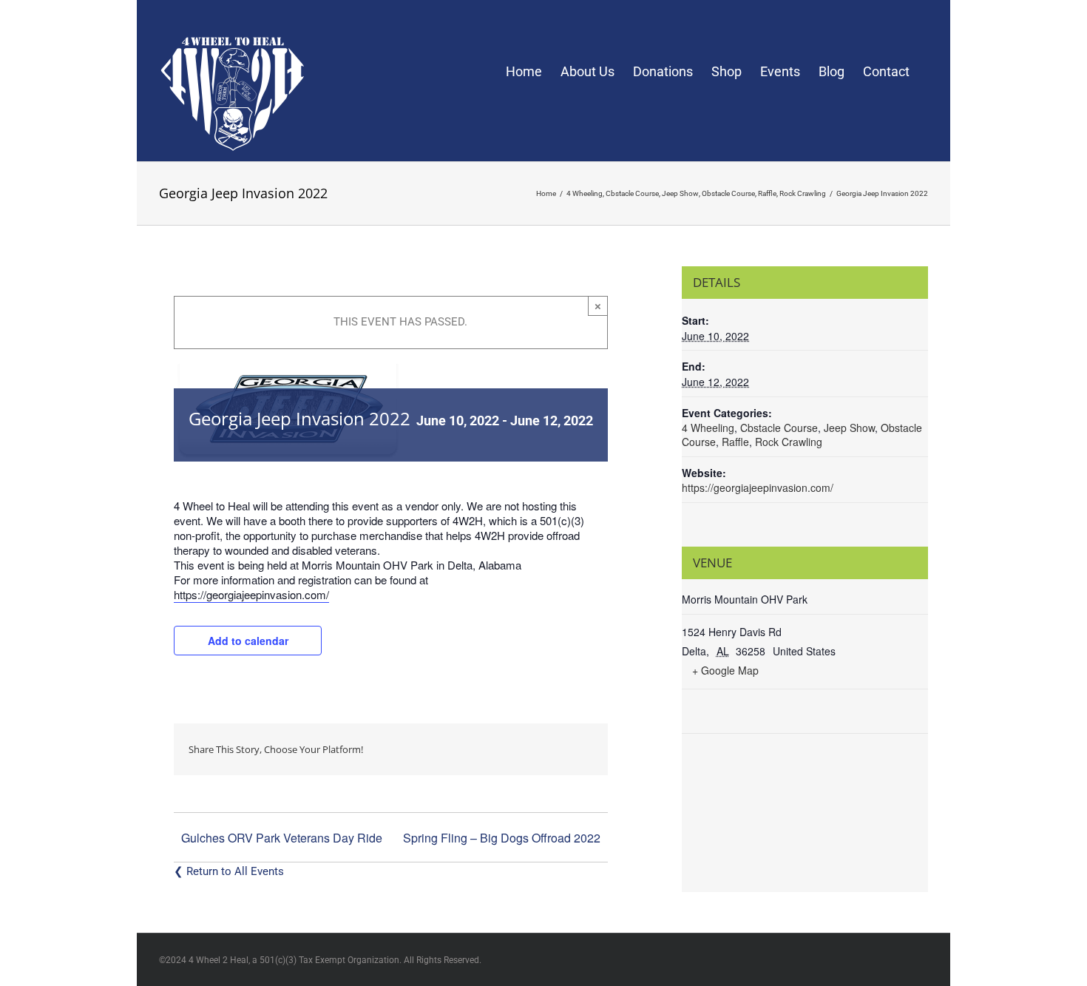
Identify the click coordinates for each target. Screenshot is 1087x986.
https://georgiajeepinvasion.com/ (757, 487)
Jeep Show (849, 427)
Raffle (735, 441)
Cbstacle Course (779, 427)
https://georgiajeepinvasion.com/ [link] (251, 594)
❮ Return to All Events (229, 871)
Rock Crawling (788, 441)
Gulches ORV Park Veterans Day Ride (281, 837)
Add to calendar (248, 640)
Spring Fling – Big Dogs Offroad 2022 (501, 837)
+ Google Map (725, 670)
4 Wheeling (708, 427)
